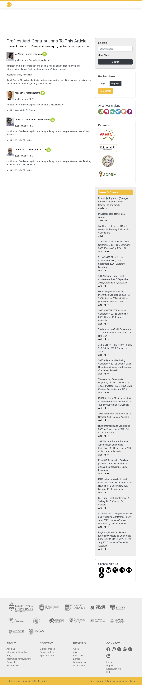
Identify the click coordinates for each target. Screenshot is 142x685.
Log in (109, 662)
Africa (76, 649)
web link (102, 251)
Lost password (113, 669)
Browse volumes (48, 652)
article (101, 208)
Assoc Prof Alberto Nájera (27, 93)
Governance (13, 665)
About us (11, 649)
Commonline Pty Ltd (125, 681)
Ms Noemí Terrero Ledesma (28, 54)
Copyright (11, 662)
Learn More (105, 91)
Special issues (47, 655)
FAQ (9, 655)
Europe (76, 659)
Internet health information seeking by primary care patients (48, 46)
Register (115, 83)
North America (80, 665)
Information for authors (17, 652)
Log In (103, 83)
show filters (103, 55)
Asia (75, 652)
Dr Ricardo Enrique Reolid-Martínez (32, 119)
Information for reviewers (19, 659)
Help (108, 672)
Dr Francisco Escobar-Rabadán (30, 149)
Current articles (47, 649)
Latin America (80, 662)
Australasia (78, 655)
